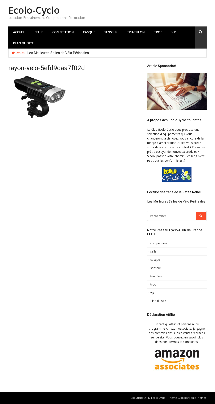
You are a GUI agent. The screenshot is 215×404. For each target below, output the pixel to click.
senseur (111, 32)
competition (63, 32)
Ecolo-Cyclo (34, 10)
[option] (115, 53)
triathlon (136, 32)
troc (158, 32)
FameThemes (198, 398)
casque (89, 32)
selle (39, 32)
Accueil (19, 32)
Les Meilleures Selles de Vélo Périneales (58, 53)
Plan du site (23, 43)
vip (174, 32)
